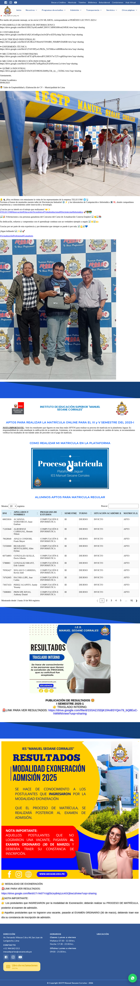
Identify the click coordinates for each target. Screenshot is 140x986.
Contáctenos (117, 2)
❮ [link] (97, 600)
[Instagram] (10, 2)
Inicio (18, 10)
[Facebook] (5, 2)
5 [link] (120, 600)
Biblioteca (92, 2)
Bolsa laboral (104, 2)
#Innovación (17, 212)
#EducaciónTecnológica (32, 212)
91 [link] (132, 600)
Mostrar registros (12, 506)
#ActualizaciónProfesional (11, 236)
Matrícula (72, 2)
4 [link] (116, 600)
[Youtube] (15, 2)
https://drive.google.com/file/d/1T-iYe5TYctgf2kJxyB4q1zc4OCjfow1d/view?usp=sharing (49, 893)
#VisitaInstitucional (51, 212)
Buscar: (104, 506)
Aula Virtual (131, 2)
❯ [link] (136, 600)
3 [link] (111, 600)
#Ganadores (28, 236)
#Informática (77, 212)
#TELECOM (6, 212)
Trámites (82, 2)
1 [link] (102, 600)
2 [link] (106, 600)
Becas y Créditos (58, 2)
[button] (11, 513)
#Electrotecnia (66, 212)
